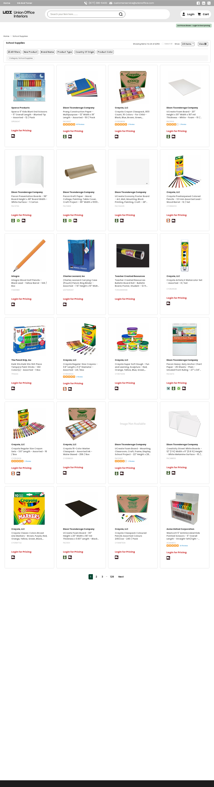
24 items (187, 44)
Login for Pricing (21, 130)
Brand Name (47, 52)
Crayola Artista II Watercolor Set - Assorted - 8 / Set (184, 281)
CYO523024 (68, 374)
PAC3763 (15, 206)
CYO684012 (172, 206)
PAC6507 (67, 121)
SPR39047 (15, 121)
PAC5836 (67, 206)
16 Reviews (184, 546)
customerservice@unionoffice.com (134, 3)
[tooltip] (13, 136)
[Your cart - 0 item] (203, 14)
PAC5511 (66, 543)
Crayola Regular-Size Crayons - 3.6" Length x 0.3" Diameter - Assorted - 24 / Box (80, 367)
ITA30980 (15, 290)
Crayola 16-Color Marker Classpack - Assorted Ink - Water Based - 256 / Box (77, 451)
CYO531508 (172, 289)
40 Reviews (80, 124)
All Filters (15, 52)
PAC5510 (170, 121)
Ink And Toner (24, 3)
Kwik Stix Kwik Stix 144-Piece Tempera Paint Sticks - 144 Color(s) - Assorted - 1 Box (26, 367)
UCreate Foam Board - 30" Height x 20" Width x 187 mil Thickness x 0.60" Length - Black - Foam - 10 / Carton (80, 536)
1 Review (131, 124)
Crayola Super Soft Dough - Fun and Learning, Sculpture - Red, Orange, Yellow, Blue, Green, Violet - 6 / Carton (132, 367)
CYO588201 (68, 458)
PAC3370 (170, 374)
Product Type (65, 52)
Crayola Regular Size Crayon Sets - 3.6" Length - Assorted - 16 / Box (29, 451)
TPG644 (14, 374)
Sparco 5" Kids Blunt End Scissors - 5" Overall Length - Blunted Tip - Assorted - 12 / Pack (29, 114)
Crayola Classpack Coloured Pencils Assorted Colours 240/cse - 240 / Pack (130, 536)
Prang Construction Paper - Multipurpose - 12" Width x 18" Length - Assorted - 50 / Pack (79, 114)
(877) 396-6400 (98, 3)
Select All (168, 44)
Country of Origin (84, 52)
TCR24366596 (121, 290)
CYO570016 (120, 374)
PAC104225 (119, 206)
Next (121, 576)
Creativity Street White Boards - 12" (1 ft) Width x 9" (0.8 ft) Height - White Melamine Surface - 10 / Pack (184, 451)
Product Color (105, 52)
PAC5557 (119, 458)
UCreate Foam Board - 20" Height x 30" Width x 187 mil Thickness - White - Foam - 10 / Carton (183, 114)
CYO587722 (16, 543)
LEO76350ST (68, 290)
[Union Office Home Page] (19, 14)
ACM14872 (171, 543)
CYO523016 (16, 458)
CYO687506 (120, 543)
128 (112, 576)
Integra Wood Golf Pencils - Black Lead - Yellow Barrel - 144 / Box (29, 283)
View (201, 44)
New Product (30, 52)
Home (6, 3)
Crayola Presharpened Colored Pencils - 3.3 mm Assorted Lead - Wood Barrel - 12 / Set (184, 199)
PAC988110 (171, 458)
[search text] (122, 14)
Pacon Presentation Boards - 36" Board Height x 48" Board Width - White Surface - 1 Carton (29, 199)
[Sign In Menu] (188, 14)
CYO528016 (120, 121)
